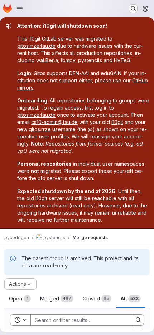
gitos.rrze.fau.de (36, 46)
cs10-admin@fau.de (54, 122)
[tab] (19, 299)
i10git (117, 122)
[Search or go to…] (133, 8)
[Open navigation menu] (19, 8)
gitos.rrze (40, 129)
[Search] (138, 320)
